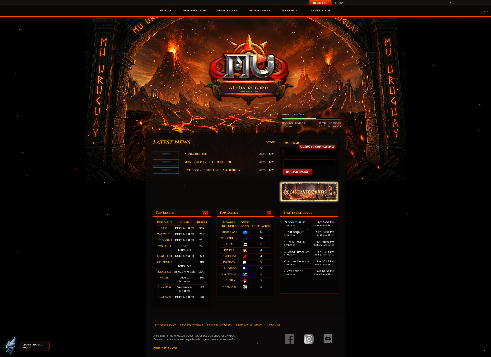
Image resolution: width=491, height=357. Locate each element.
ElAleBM (164, 272)
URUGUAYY (229, 268)
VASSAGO (164, 246)
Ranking (289, 10)
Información (195, 10)
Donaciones (260, 10)
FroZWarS (229, 274)
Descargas (227, 10)
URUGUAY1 (229, 232)
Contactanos (273, 324)
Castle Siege (319, 10)
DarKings (229, 256)
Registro (320, 2)
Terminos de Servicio (164, 324)
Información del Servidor (249, 324)
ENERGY (229, 262)
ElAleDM (164, 287)
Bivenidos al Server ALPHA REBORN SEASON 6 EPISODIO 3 (227, 170)
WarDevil (229, 286)
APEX (229, 244)
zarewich (164, 234)
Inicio (165, 10)
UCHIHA (229, 280)
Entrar (340, 2)
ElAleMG (164, 297)
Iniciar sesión (298, 172)
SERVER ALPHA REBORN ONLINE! (208, 162)
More (270, 142)
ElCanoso (164, 262)
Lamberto (164, 256)
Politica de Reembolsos (219, 324)
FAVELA (229, 250)
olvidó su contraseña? (317, 146)
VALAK (164, 277)
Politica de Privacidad (191, 324)
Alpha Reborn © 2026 (165, 347)
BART (164, 228)
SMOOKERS (229, 238)
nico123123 (164, 240)
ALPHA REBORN (196, 154)
